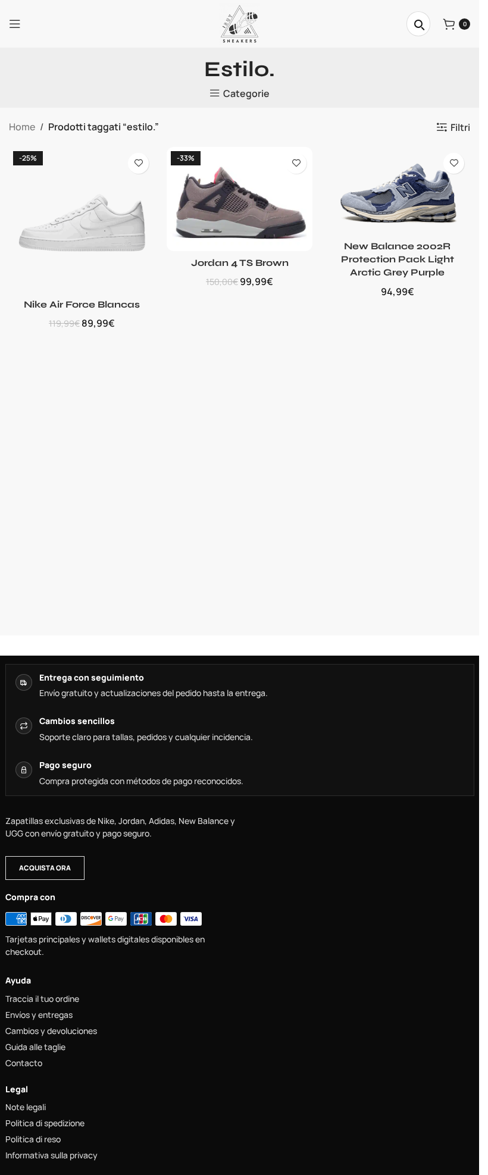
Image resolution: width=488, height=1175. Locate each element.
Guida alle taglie (35, 1047)
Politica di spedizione (45, 1123)
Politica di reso (33, 1139)
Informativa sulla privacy (51, 1155)
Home (22, 126)
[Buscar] (418, 23)
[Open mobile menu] (15, 24)
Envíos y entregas (39, 1015)
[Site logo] (239, 22)
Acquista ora (45, 867)
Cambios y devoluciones (51, 1031)
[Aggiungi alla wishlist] (138, 163)
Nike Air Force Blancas (82, 304)
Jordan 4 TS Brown (240, 262)
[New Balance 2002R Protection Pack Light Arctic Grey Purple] (397, 190)
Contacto (23, 1063)
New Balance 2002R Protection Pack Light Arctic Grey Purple (397, 259)
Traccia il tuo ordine (42, 999)
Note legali (25, 1107)
